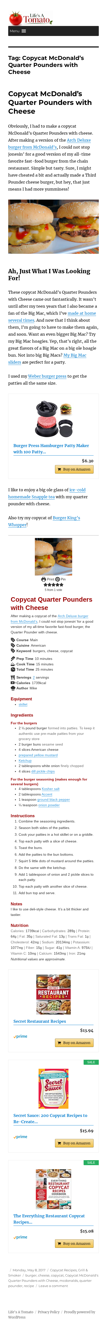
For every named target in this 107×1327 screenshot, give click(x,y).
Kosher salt (50, 789)
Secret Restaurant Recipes (39, 1021)
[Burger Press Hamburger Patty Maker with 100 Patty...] (53, 419)
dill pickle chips (43, 771)
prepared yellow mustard (38, 755)
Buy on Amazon (76, 469)
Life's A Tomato (20, 1312)
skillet (23, 704)
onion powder (49, 805)
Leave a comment (53, 1286)
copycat (57, 1275)
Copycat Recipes (63, 1270)
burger (31, 1275)
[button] (14, 31)
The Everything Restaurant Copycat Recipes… (49, 1219)
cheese (44, 1275)
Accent (47, 794)
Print (50, 579)
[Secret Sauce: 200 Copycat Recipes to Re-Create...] (53, 1089)
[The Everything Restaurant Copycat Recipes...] (53, 1189)
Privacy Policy (48, 1312)
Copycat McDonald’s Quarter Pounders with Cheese (50, 102)
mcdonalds (68, 1281)
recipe (29, 1286)
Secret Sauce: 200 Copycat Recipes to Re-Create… (50, 1118)
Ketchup (25, 761)
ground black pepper (53, 799)
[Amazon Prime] (53, 1037)
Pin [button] (63, 579)
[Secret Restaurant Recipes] (53, 995)
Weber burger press (47, 376)
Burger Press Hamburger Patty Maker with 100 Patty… (51, 449)
